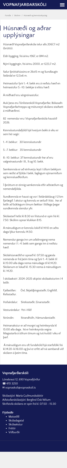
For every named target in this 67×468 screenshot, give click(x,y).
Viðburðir (14, 432)
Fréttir (12, 428)
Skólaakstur (16, 424)
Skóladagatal (16, 420)
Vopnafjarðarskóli (24, 4)
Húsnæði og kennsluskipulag (35, 16)
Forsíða (8, 16)
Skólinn (17, 16)
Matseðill (14, 416)
